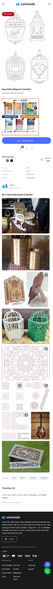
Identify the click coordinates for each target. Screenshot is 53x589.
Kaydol (31, 569)
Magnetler (17, 573)
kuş (14, 478)
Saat (4, 576)
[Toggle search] (49, 4)
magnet (32, 478)
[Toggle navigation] (3, 4)
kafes (23, 478)
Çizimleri (44, 478)
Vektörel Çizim (16, 577)
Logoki (4, 551)
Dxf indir (16, 565)
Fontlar (16, 569)
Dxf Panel (6, 569)
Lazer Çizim (30, 178)
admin (12, 185)
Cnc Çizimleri (7, 565)
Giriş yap (32, 495)
